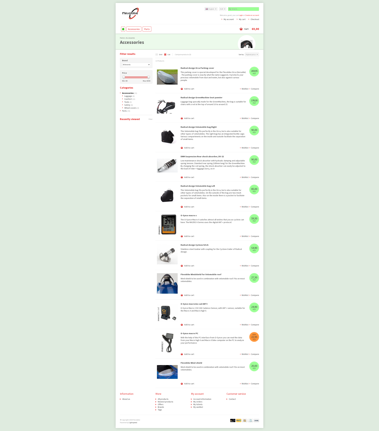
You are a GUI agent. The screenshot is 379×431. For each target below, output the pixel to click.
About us (126, 399)
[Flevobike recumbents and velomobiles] (155, 13)
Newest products (165, 401)
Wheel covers (131, 108)
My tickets (198, 404)
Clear (150, 119)
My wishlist (198, 407)
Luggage (129, 96)
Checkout (255, 19)
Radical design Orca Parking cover (197, 68)
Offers (160, 404)
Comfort (129, 99)
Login (241, 15)
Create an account (252, 15)
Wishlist (245, 88)
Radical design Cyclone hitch (194, 245)
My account (229, 19)
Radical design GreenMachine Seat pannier (201, 97)
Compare (255, 88)
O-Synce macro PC (189, 333)
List (169, 54)
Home (123, 29)
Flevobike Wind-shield (191, 363)
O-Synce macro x (189, 215)
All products (163, 399)
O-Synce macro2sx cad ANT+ (194, 304)
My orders (197, 401)
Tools (128, 102)
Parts (147, 29)
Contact (232, 399)
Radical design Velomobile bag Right (199, 127)
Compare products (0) (183, 54)
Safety (128, 105)
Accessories (134, 29)
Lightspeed (133, 422)
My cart (242, 19)
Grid (161, 54)
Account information (202, 399)
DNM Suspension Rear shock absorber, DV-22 (202, 156)
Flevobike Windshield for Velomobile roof (201, 274)
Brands (161, 407)
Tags (160, 409)
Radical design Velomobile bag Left (198, 186)
